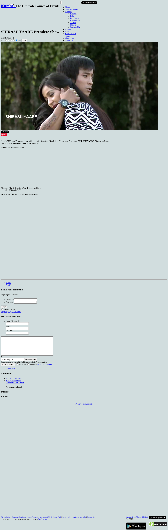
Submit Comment (8, 364)
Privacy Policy (6, 517)
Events (68, 29)
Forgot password (14, 312)
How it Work (66, 517)
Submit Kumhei (71, 9)
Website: (9, 331)
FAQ (59, 517)
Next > (8, 285)
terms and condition (44, 364)
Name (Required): (13, 321)
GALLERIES (70, 34)
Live (67, 31)
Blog (55, 517)
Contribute (75, 517)
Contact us (69, 38)
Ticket (67, 36)
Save (5, 135)
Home (67, 7)
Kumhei (68, 12)
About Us (69, 40)
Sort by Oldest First (13, 378)
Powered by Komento (84, 404)
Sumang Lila (75, 27)
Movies (73, 25)
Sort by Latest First (13, 381)
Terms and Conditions (19, 517)
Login (4, 307)
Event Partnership (33, 517)
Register (4, 312)
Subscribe (22, 364)
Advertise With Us (46, 517)
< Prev (8, 283)
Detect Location (30, 359)
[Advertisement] (46, 17)
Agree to (33, 364)
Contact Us (90, 517)
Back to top (42, 519)
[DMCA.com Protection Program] (158, 525)
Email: (8, 326)
